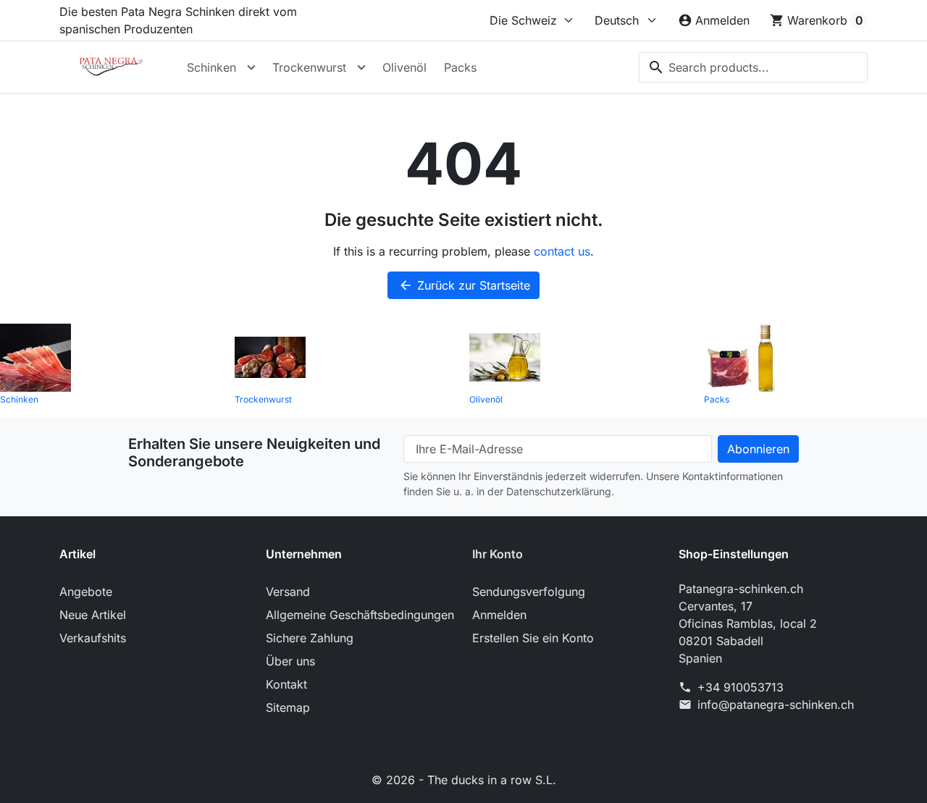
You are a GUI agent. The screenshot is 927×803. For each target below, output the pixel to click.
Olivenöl (404, 67)
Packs (460, 67)
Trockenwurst (309, 67)
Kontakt (286, 684)
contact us (562, 251)
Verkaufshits (92, 638)
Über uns (290, 661)
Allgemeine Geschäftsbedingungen (360, 614)
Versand (288, 591)
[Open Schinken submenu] (251, 67)
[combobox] (753, 67)
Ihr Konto (497, 554)
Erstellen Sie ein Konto (533, 638)
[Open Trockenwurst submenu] (361, 67)
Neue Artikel (92, 614)
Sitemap (288, 707)
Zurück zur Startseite (464, 285)
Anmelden (499, 614)
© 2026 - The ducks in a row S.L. (464, 780)
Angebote (85, 591)
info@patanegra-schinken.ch (775, 704)
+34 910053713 (740, 687)
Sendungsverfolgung (528, 591)
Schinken (211, 67)
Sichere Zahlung (309, 638)
